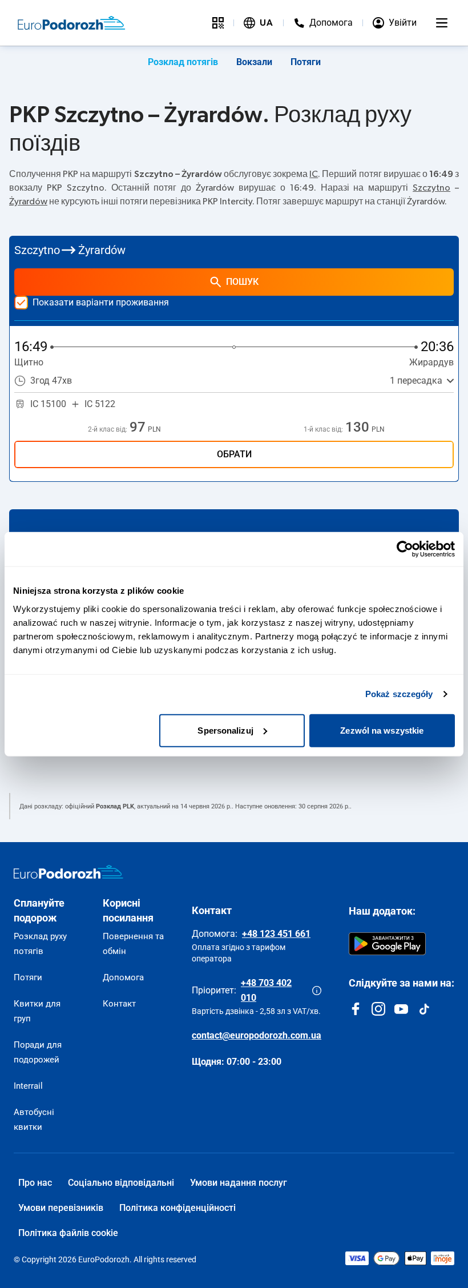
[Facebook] (355, 1009)
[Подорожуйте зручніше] (218, 23)
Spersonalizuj (225, 730)
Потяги (306, 62)
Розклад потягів (183, 62)
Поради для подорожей (38, 1052)
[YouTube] (401, 1009)
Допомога (123, 977)
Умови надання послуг (238, 1182)
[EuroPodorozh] (68, 872)
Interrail (28, 1086)
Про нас (35, 1182)
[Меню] (441, 23)
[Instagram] (378, 1009)
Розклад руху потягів (40, 943)
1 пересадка (416, 380)
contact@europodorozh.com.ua (256, 1035)
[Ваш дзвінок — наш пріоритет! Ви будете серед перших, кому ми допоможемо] (316, 990)
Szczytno (431, 187)
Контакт (119, 1004)
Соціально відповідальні (121, 1182)
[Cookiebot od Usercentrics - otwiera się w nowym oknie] (405, 549)
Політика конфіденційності (177, 1207)
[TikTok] (424, 1009)
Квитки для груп (37, 1011)
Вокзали (254, 62)
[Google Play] (387, 943)
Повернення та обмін (133, 943)
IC (313, 174)
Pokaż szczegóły (399, 694)
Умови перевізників (60, 1207)
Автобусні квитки (34, 1119)
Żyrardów (28, 201)
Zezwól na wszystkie (381, 730)
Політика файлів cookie (68, 1232)
